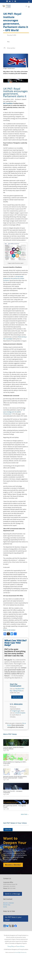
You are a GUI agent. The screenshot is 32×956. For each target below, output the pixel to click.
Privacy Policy (11, 946)
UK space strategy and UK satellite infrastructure (14, 412)
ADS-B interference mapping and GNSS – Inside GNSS (15, 762)
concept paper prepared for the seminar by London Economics (13, 278)
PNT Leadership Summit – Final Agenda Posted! (14, 806)
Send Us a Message (12, 894)
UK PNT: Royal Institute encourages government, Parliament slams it (15, 92)
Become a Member (13, 865)
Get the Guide (17, 697)
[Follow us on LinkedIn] (4, 926)
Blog (8, 41)
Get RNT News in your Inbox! (13, 918)
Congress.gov (16, 711)
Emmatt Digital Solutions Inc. (21, 952)
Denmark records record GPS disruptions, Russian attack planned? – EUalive (15, 777)
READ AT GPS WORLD (9, 630)
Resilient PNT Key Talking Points (17, 690)
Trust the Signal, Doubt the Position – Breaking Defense (13, 748)
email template (20, 713)
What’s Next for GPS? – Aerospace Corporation (12, 791)
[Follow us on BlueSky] (7, 926)
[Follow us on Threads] (13, 926)
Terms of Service (20, 946)
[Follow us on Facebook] (15, 926)
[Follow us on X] (10, 926)
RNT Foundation (8, 103)
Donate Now (6, 905)
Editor (13, 48)
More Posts (25, 814)
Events (5, 907)
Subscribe (8, 829)
